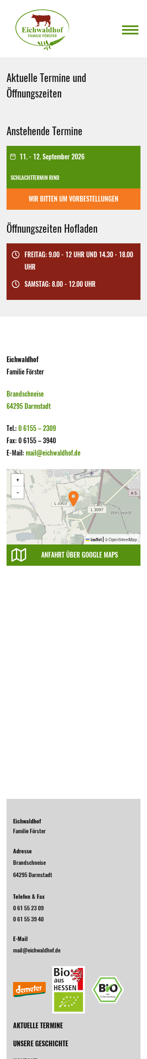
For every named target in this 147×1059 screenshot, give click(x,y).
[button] (73, 499)
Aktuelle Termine (38, 1025)
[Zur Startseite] (42, 29)
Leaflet (95, 539)
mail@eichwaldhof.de (53, 452)
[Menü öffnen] (130, 30)
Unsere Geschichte (40, 1043)
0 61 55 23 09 (28, 908)
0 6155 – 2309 (37, 428)
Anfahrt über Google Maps (79, 555)
